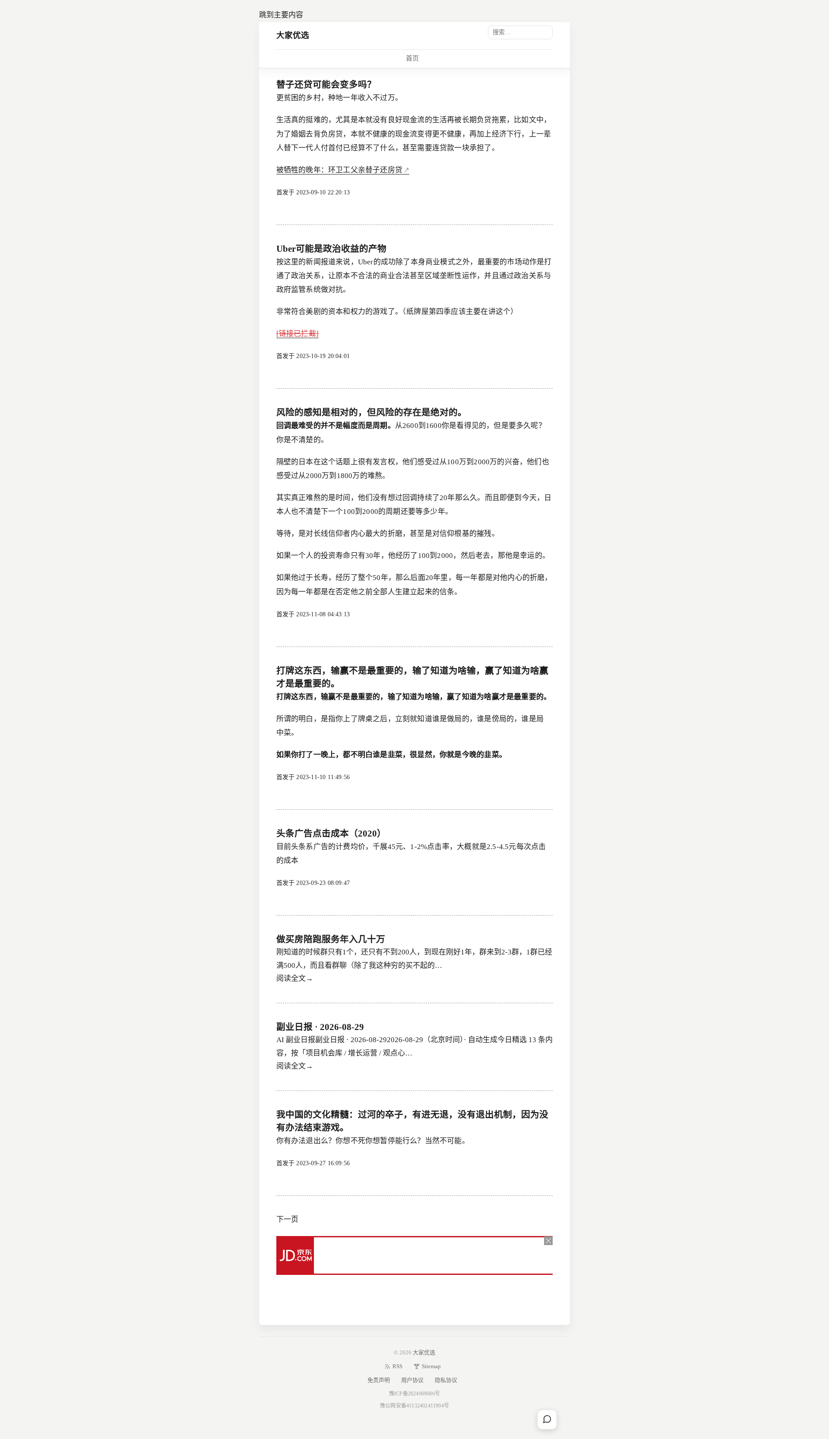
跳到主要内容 (281, 15)
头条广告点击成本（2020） (331, 833)
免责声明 (378, 1380)
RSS (397, 1366)
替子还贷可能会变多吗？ (326, 84)
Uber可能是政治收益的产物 (331, 249)
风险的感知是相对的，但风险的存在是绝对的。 (371, 412)
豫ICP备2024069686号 (414, 1394)
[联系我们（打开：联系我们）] (547, 1419)
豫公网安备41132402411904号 (414, 1406)
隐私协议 (446, 1380)
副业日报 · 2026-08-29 (320, 1027)
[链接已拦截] (297, 334)
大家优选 (293, 35)
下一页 (287, 1219)
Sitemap (431, 1366)
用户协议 (412, 1380)
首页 (412, 58)
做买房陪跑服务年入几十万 (330, 939)
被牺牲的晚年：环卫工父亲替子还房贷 (339, 170)
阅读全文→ (294, 978)
